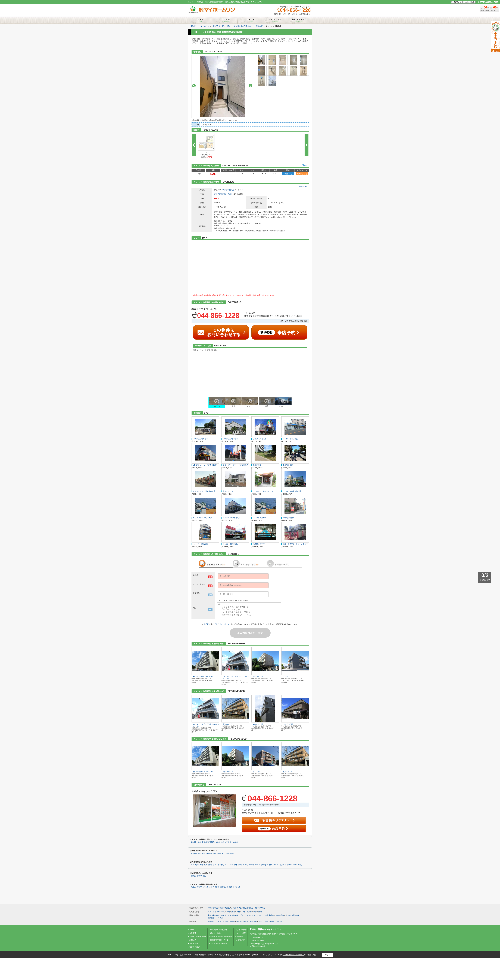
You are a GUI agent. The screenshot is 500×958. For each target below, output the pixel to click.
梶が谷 (205, 887)
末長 (223, 912)
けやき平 (264, 865)
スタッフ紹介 (241, 933)
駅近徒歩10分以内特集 (218, 930)
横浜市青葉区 (196, 853)
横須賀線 (295, 915)
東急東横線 (269, 915)
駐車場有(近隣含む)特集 (211, 842)
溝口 (233, 912)
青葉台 (249, 912)
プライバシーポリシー (222, 624)
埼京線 (288, 915)
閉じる (327, 955)
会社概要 (192, 933)
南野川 (300, 865)
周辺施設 (239, 937)
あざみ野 (216, 912)
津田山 (231, 887)
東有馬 (257, 865)
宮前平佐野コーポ (258, 676)
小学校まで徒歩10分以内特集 (221, 937)
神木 (235, 865)
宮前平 (230, 865)
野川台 (251, 865)
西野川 (289, 865)
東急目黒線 (279, 915)
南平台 (276, 865)
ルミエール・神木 (258, 724)
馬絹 (232, 190)
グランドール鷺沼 (288, 724)
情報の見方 (303, 186)
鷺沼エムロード (227, 724)
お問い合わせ (302, 174)
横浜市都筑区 (207, 853)
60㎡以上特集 (196, 842)
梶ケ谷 (245, 865)
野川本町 (283, 865)
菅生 (295, 865)
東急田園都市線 (220, 194)
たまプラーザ (263, 921)
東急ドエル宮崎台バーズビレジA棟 (203, 676)
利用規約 (207, 624)
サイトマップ (194, 943)
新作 (255, 912)
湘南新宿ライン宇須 (215, 918)
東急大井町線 (233, 915)
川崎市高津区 (229, 853)
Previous (194, 85)
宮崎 (205, 865)
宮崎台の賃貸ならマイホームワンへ (266, 929)
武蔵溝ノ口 (224, 887)
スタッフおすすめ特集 (229, 842)
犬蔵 (240, 865)
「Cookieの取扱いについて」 (293, 955)
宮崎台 (230, 194)
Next (250, 85)
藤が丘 (272, 921)
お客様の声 (240, 940)
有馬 (192, 865)
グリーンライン (258, 915)
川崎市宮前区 (226, 190)
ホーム (192, 930)
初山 (270, 865)
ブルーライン (245, 915)
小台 (214, 865)
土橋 (201, 865)
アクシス (285, 676)
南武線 (223, 915)
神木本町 (220, 865)
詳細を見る (288, 174)
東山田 (237, 887)
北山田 (211, 887)
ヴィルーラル (257, 772)
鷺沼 (210, 865)
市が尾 (279, 921)
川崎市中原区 (218, 853)
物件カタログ (194, 947)
